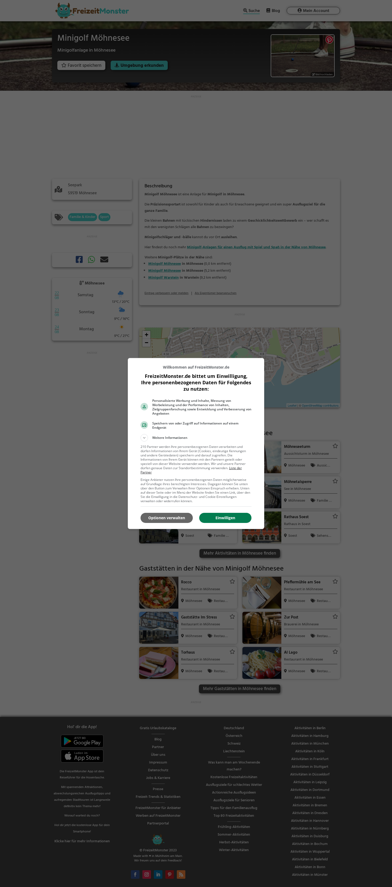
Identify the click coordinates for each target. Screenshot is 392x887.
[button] (196, 438)
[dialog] (196, 443)
